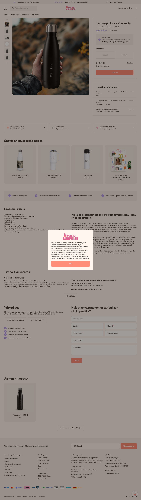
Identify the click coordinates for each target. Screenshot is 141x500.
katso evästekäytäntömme (79, 258)
